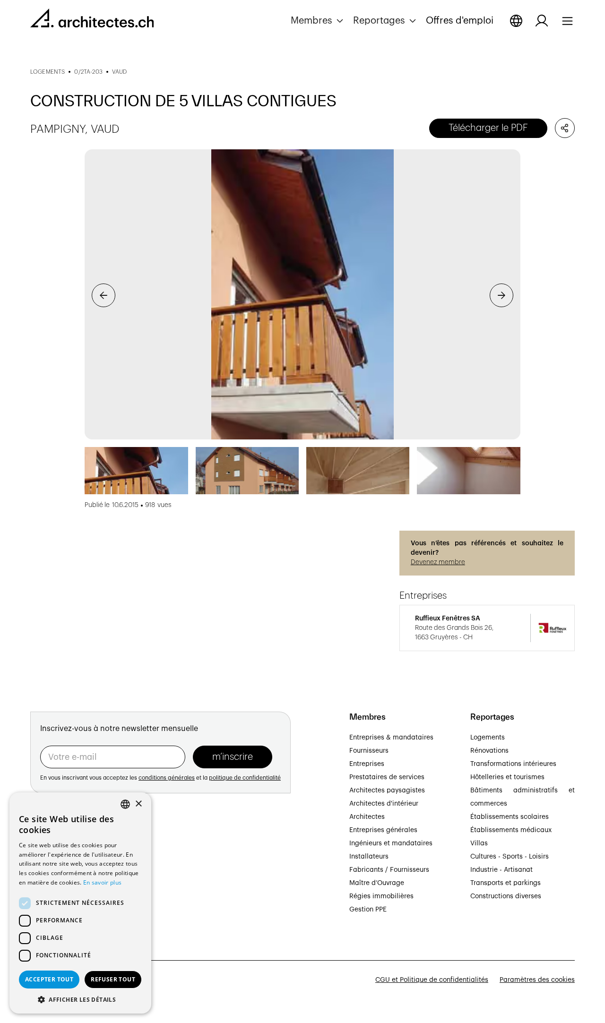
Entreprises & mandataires (391, 737)
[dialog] (80, 903)
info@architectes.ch (61, 909)
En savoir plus (102, 882)
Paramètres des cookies (537, 980)
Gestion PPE (368, 909)
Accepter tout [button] (49, 979)
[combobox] (125, 804)
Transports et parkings (505, 883)
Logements (487, 737)
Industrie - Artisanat (501, 870)
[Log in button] (542, 20)
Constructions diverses (505, 896)
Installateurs (369, 856)
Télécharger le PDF (488, 128)
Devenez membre (438, 562)
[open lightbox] (302, 294)
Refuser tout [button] (113, 979)
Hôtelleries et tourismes (507, 777)
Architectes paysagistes (387, 790)
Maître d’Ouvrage (376, 883)
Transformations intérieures (513, 764)
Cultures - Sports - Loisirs (509, 856)
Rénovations (489, 751)
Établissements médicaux (511, 830)
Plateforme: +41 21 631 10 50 (75, 898)
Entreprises (366, 764)
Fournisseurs (369, 751)
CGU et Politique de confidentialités (431, 980)
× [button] (138, 804)
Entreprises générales (383, 830)
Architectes (367, 817)
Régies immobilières (381, 896)
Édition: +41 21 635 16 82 (68, 888)
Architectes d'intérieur (383, 803)
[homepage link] (92, 20)
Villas (479, 843)
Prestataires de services (386, 777)
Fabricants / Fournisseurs (389, 870)
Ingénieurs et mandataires (390, 843)
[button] (318, 20)
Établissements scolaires (509, 817)
